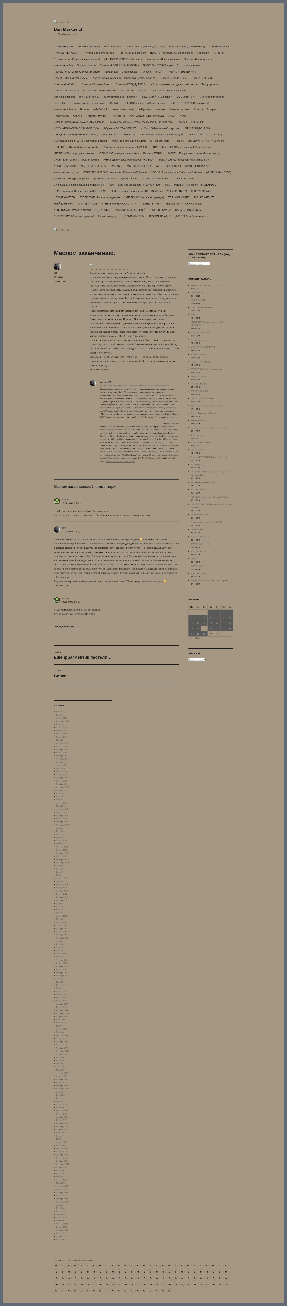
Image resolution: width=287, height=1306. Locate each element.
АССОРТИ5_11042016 (133, 90)
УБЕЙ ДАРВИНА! (177, 191)
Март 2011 (60, 956)
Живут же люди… (186, 178)
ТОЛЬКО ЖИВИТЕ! (179, 197)
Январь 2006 (61, 1151)
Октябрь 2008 (62, 1047)
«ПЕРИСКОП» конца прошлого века (74, 153)
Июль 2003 (60, 1239)
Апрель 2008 (61, 1066)
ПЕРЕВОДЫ (111, 71)
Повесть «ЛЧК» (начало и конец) (187, 46)
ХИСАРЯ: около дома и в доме (129, 140)
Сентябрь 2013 (62, 862)
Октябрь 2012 (62, 897)
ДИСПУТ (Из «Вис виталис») (191, 216)
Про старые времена (188, 65)
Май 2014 (60, 837)
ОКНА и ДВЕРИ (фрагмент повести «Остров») (128, 159)
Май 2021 (60, 711)
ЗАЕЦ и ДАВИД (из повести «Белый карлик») (184, 159)
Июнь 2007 (61, 1098)
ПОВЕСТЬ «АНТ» (152, 203)
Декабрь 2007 (62, 1079)
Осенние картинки (179, 109)
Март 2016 (60, 768)
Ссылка (77, 115)
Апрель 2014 (61, 840)
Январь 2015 (61, 812)
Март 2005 (60, 1183)
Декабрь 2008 (62, 1041)
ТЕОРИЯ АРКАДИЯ (202, 191)
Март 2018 (60, 740)
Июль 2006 (60, 1132)
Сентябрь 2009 (62, 1013)
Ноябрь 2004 (61, 1195)
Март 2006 (60, 1145)
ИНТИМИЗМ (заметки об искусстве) (160, 128)
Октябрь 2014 (62, 821)
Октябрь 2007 (62, 1085)
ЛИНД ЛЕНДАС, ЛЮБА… (198, 128)
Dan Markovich (69, 29)
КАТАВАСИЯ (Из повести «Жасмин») (113, 109)
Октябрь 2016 (62, 755)
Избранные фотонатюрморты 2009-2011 (126, 147)
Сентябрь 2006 (62, 1126)
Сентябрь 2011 (62, 937)
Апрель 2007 (61, 1104)
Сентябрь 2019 (62, 721)
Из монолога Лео (63, 65)
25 (230, 628)
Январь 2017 (61, 746)
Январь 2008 (61, 1076)
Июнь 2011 (61, 947)
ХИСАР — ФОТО (177, 115)
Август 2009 (61, 1016)
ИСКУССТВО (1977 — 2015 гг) (205, 134)
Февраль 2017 (62, 743)
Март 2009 (60, 1032)
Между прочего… (198, 464)
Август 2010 (61, 978)
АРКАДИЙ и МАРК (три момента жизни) (76, 134)
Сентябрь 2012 (62, 900)
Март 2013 (60, 881)
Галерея (211, 109)
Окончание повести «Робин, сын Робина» (77, 96)
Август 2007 (61, 1091)
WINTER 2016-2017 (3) (168, 166)
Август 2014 (61, 828)
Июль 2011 (60, 944)
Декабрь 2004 (62, 1192)
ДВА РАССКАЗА (130, 178)
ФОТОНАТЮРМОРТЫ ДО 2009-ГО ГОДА (76, 128)
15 (211, 623)
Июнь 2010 (61, 985)
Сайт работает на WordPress (81, 1260)
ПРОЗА (159, 71)
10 (223, 617)
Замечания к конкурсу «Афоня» (71, 178)
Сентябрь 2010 (62, 975)
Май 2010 (60, 988)
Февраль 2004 (62, 1223)
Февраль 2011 (62, 959)
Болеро (84, 109)
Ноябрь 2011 (61, 931)
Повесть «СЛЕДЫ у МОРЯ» (131, 84)
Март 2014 (60, 843)
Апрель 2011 (61, 953)
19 (192, 628)
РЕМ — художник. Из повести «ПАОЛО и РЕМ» (135, 184)
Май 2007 (60, 1101)
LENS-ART (219, 52)
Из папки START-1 (153, 153)
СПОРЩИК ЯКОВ (63, 46)
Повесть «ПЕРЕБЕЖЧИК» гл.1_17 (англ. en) (199, 140)
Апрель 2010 (61, 991)
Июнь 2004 (61, 1211)
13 (198, 623)
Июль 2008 (60, 1057)
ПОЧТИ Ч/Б (118, 115)
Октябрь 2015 (62, 784)
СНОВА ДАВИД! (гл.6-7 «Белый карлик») (76, 159)
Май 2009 (60, 1025)
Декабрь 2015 (62, 777)
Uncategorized (129, 71)
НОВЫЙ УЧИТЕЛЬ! (64, 197)
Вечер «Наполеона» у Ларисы (203, 413)
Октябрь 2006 (62, 1123)
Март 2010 (60, 994)
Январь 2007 (61, 1113)
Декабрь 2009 (62, 1003)
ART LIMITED (109, 134)
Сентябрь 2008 (62, 1051)
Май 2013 (60, 875)
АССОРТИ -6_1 (185, 96)
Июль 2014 (60, 831)
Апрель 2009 (61, 1029)
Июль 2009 (60, 1019)
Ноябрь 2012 (61, 894)
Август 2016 (61, 762)
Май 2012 (60, 912)
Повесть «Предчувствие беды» (71, 78)
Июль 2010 (60, 981)
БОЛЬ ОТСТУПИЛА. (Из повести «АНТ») (76, 147)
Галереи (146, 71)
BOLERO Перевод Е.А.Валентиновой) (171, 52)
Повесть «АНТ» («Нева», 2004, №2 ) (145, 46)
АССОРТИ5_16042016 (66, 90)
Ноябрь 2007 (61, 1082)
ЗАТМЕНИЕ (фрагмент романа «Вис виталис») (194, 153)
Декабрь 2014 (62, 815)
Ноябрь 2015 (61, 780)
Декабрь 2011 (62, 928)
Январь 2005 (61, 1189)
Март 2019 (60, 730)
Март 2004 (60, 1220)
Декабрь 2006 (62, 1117)
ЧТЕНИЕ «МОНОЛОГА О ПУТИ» (119, 203)
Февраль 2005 (62, 1186)
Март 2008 (60, 1069)
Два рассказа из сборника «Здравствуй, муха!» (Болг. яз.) (125, 78)
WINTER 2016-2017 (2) (139, 166)
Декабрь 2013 (62, 853)
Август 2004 (61, 1205)
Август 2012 (61, 903)
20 (198, 628)
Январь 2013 (61, 887)
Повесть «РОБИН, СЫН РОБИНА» (119, 65)
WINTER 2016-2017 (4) (197, 166)
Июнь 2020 (61, 714)
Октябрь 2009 (62, 1010)
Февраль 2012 (62, 922)
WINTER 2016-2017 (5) (218, 172)
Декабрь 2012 (62, 890)
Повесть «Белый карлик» (198, 59)
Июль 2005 (60, 1170)
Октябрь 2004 (62, 1198)
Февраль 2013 (62, 884)
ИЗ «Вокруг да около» (200, 339)
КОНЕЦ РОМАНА (219, 46)
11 (230, 617)
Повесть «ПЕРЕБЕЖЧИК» (182, 71)
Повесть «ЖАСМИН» (66, 84)
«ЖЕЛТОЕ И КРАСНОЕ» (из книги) (123, 59)
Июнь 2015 (61, 796)
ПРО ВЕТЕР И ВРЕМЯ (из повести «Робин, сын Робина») (115, 172)
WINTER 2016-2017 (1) (93, 166)
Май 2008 (60, 1063)
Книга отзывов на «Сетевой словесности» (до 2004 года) (141, 122)
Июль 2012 (60, 906)
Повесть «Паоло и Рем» (174, 78)
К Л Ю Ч (194, 314)
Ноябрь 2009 (61, 1007)
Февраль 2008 (62, 1073)
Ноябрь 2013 (61, 856)
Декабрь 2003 (62, 1230)
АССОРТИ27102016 (65, 166)
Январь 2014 (61, 850)
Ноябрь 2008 (61, 1044)
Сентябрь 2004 (62, 1201)
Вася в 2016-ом (197, 529)
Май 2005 (60, 1176)
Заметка (198, 109)
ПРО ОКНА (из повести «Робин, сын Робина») (176, 172)
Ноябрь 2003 (61, 1233)
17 (223, 623)
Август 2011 (61, 941)
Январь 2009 (61, 1038)
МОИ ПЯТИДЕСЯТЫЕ (200, 332)
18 (230, 623)
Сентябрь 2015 (62, 787)
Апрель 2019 (61, 727)
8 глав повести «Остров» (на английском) (77, 59)
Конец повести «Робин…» (157, 178)
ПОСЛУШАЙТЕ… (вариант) (157, 96)
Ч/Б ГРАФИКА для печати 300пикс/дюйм (162, 134)
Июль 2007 (60, 1095)
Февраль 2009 (62, 1035)
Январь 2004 (61, 1227)
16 (217, 623)
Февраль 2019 (62, 733)
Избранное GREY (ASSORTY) (119, 128)
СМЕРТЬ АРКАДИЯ (97, 115)
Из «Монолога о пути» (66, 172)
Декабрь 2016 (62, 749)
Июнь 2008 (61, 1060)
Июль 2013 (60, 868)
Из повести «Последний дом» (163, 59)
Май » (197, 638)
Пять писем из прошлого (132, 52)
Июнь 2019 (61, 724)
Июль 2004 (60, 1208)
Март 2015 (60, 806)
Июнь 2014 (61, 834)
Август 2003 (61, 1236)
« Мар (191, 638)
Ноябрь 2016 (61, 752)
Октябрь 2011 (62, 934)
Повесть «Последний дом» (97, 84)
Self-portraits (60, 103)
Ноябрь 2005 (61, 1157)
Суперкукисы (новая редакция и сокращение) (79, 184)
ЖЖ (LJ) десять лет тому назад (147, 115)
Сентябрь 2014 (62, 824)
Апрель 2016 (61, 765)
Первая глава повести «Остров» (168, 90)
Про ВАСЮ (116, 166)
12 (192, 623)
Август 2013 (61, 865)
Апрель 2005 (61, 1179)
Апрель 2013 (61, 878)
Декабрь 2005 (62, 1154)
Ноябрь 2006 (61, 1120)
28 (204, 633)
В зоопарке (203, 52)
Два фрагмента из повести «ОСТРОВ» (207, 522)
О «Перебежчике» (160, 140)
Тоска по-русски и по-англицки (88, 103)
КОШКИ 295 (197, 122)
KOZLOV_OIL (128, 134)
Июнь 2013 (61, 872)
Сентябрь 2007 (62, 1088)
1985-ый (160, 109)
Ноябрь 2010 (61, 969)
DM (55, 272)
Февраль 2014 (62, 846)
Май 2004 (60, 1214)
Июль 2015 (60, 793)
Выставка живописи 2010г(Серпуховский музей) (80, 140)
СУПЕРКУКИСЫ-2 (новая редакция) (100, 197)
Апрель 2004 (61, 1217)
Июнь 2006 (61, 1135)
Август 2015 (61, 790)
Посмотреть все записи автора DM (120, 461)
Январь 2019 (61, 736)
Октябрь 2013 (62, 859)
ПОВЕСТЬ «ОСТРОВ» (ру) (158, 65)
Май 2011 (60, 950)
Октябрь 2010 (62, 972)
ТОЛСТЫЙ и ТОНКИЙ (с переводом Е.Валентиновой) (182, 147)
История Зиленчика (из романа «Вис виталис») (80, 122)
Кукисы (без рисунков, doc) (100, 52)
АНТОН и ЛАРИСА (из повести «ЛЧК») (99, 46)
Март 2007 (60, 1107)
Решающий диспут (108, 216)
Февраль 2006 (62, 1148)
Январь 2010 (61, 1000)
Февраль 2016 (62, 771)
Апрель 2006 (61, 1142)
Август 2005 (61, 1167)
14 (204, 623)
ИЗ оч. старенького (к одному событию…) (174, 84)
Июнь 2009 (61, 1022)
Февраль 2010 (62, 997)
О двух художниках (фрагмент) (121, 96)
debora (65, 499)
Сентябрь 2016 (62, 758)
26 (192, 633)
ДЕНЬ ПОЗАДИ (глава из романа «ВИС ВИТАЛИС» (83, 210)
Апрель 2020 (61, 718)
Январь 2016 (61, 774)
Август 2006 (61, 1129)
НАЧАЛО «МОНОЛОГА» (67, 52)
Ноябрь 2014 (61, 818)
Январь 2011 (61, 963)
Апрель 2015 (61, 802)
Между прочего (209, 84)
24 (223, 628)
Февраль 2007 (62, 1110)
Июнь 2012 (61, 909)
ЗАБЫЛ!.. (114, 103)
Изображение (61, 115)
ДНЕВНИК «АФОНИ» (105, 178)
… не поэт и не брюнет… (212, 96)
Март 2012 (60, 919)
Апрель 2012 (61, 915)
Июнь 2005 (61, 1173)
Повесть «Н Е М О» (202, 78)
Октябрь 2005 (62, 1161)
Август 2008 (61, 1054)
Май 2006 (60, 1139)
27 (198, 633)
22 (211, 628)
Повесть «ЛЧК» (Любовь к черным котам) (77, 71)
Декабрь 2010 (62, 966)
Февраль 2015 (62, 809)
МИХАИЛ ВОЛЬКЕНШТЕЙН (131, 210)
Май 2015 (60, 799)
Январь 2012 (61, 925)
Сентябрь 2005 (62, 1164)
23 (217, 628)
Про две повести (86, 65)
